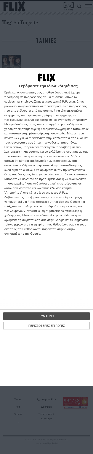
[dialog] (46, 227)
